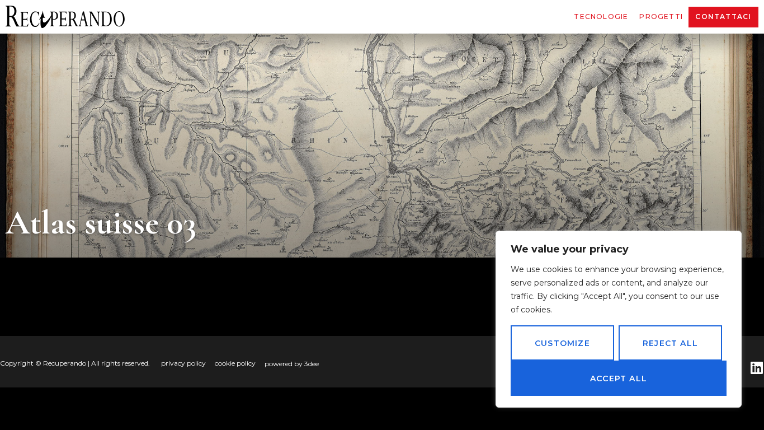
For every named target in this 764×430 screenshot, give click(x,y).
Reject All (670, 343)
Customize (562, 343)
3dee (311, 363)
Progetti (661, 16)
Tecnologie (601, 16)
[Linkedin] (756, 368)
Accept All (618, 378)
